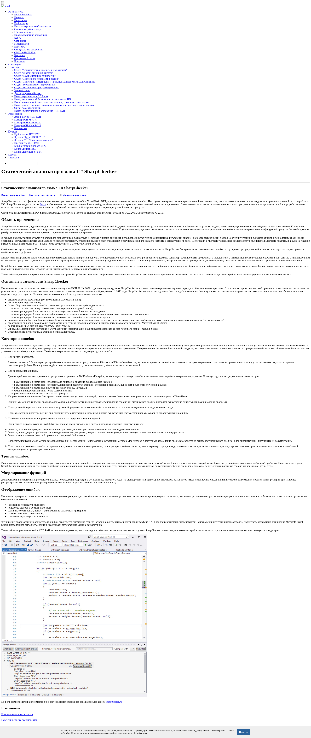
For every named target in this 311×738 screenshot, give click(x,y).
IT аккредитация (23, 32)
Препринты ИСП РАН (26, 143)
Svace (43, 204)
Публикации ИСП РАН (27, 134)
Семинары (20, 40)
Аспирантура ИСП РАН (27, 116)
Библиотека (20, 128)
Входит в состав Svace (14, 195)
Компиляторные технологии (17, 714)
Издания (12, 131)
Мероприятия (21, 43)
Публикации (21, 23)
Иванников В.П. (23, 14)
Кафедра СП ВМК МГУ (27, 122)
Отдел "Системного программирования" (36, 78)
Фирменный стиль (24, 58)
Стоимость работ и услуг (28, 29)
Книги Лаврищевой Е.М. (28, 151)
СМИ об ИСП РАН (24, 52)
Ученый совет (22, 90)
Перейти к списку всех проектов (19, 720)
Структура (13, 67)
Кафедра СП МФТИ (25, 119)
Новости (12, 154)
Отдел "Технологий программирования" (36, 87)
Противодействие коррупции (30, 35)
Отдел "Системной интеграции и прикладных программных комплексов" (55, 81)
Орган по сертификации (27, 108)
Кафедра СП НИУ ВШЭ (27, 125)
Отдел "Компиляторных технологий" (35, 75)
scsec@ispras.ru (114, 701)
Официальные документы (28, 49)
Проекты (19, 17)
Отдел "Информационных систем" (33, 73)
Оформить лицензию (73, 195)
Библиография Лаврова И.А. (30, 145)
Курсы (17, 37)
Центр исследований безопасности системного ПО (42, 99)
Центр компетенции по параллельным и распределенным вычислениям (54, 105)
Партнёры (19, 46)
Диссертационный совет (27, 93)
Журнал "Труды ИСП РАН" (29, 137)
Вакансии (19, 55)
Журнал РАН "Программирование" (33, 140)
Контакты (19, 61)
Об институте (15, 11)
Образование (15, 113)
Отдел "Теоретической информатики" (35, 84)
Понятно (243, 732)
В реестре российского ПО (44, 195)
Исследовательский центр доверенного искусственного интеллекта (51, 102)
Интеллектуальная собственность (32, 26)
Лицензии (13, 157)
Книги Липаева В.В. (25, 148)
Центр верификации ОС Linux (31, 96)
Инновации (20, 20)
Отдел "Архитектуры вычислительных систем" (40, 70)
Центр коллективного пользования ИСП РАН (39, 110)
